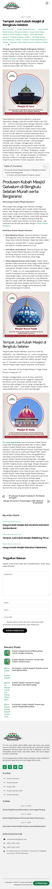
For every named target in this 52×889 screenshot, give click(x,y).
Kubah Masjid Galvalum (26, 29)
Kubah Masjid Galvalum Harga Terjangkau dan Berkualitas (26, 684)
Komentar (8, 574)
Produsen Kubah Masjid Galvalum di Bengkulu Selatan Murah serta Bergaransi (25, 171)
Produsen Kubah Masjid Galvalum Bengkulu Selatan (28, 42)
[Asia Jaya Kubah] (12, 8)
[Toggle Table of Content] (44, 167)
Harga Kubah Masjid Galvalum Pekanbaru (25, 547)
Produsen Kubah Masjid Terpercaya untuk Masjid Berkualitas (28, 705)
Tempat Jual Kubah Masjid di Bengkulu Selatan (23, 23)
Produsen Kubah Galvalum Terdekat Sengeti (27, 497)
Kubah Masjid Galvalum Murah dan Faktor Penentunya (28, 661)
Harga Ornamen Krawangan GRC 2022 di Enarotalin (23, 502)
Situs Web (8, 617)
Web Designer (8, 29)
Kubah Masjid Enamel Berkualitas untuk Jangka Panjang (27, 652)
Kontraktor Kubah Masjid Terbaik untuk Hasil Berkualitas (30, 669)
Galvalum (13, 58)
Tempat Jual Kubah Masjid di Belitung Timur (26, 537)
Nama (7, 603)
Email (7, 610)
